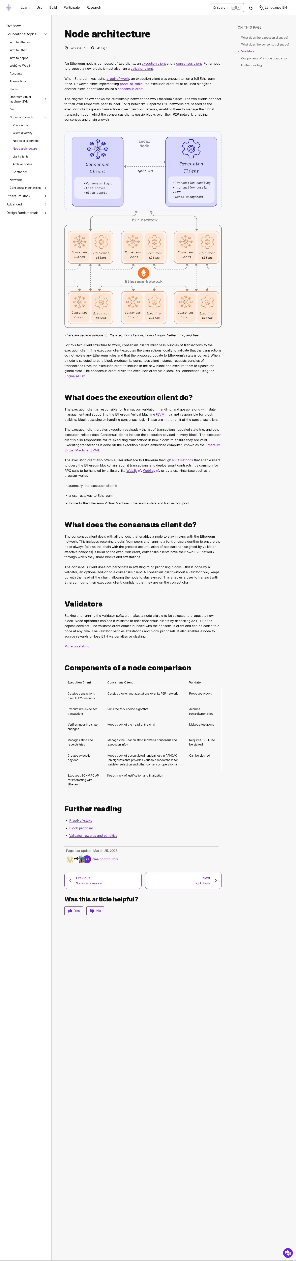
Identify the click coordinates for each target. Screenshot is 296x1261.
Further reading (251, 65)
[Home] (8, 7)
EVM (161, 414)
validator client (142, 68)
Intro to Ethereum (21, 42)
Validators (247, 51)
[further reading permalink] (62, 809)
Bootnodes (20, 172)
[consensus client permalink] (62, 525)
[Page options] (85, 48)
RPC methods (182, 460)
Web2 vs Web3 (20, 65)
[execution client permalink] (62, 397)
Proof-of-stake (80, 820)
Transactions (18, 81)
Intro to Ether (18, 50)
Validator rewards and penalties (93, 836)
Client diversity (22, 133)
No (98, 911)
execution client (154, 63)
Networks (16, 179)
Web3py (151, 471)
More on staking (76, 646)
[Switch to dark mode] (251, 7)
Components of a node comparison (264, 58)
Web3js (133, 471)
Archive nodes (22, 164)
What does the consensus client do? (265, 44)
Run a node (20, 125)
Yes (77, 911)
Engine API (74, 376)
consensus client (189, 63)
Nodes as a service (26, 140)
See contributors (106, 859)
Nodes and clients (22, 117)
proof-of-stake (131, 84)
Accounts (16, 73)
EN (276, 7)
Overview (13, 26)
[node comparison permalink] (62, 668)
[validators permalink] (62, 604)
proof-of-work (118, 79)
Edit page (99, 48)
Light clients (20, 156)
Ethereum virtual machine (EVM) (20, 99)
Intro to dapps (19, 58)
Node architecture (25, 148)
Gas (12, 109)
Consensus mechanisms (25, 187)
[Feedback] (288, 1253)
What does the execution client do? (265, 37)
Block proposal (81, 828)
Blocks (14, 89)
